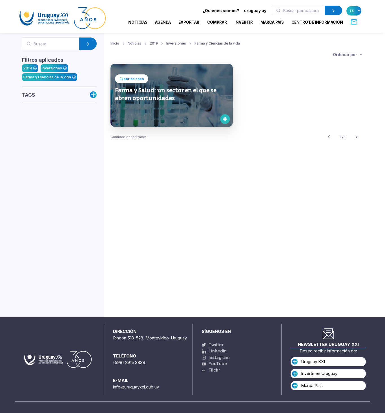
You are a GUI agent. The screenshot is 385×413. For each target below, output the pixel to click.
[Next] (356, 137)
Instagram (218, 357)
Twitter (215, 344)
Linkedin (217, 351)
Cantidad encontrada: (129, 137)
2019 (27, 68)
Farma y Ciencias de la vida (47, 77)
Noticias (137, 22)
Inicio (114, 43)
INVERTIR (243, 22)
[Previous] (329, 137)
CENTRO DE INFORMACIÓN (317, 22)
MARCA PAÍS (272, 22)
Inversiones (52, 68)
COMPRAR (217, 22)
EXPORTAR (188, 22)
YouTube (217, 363)
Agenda (163, 22)
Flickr (212, 370)
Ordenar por (345, 54)
